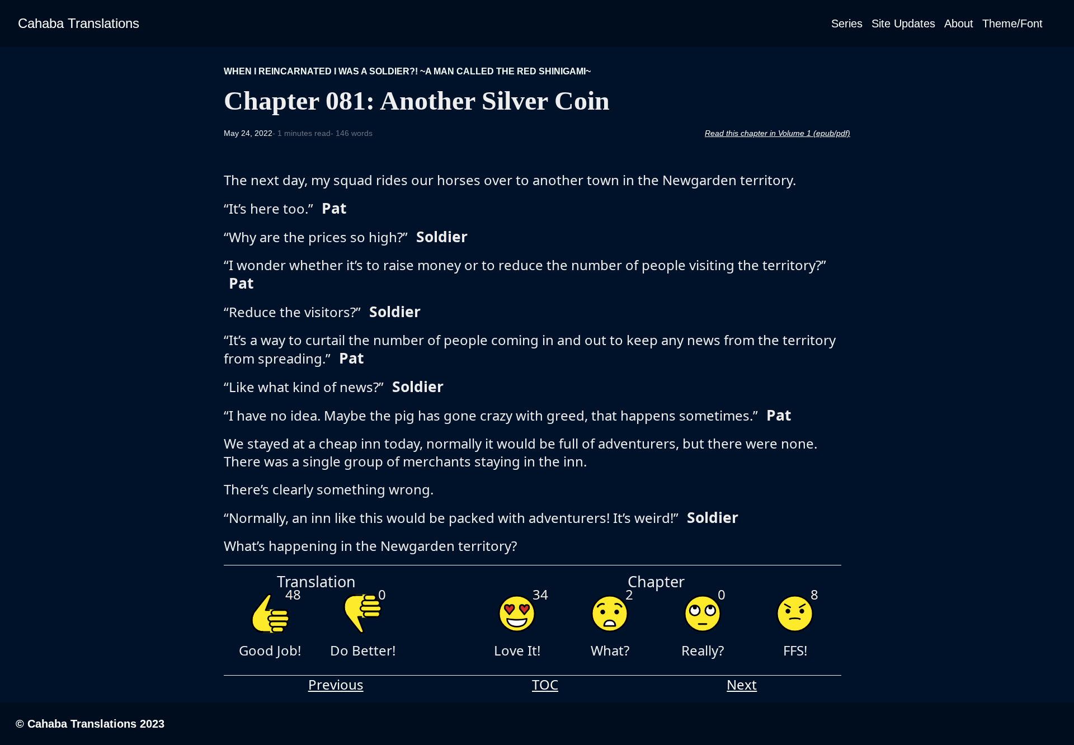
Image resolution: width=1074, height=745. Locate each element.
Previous (336, 685)
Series (847, 23)
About (958, 23)
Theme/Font (1012, 23)
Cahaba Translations (78, 23)
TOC (545, 685)
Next (742, 685)
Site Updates (903, 23)
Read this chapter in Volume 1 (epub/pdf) (777, 133)
